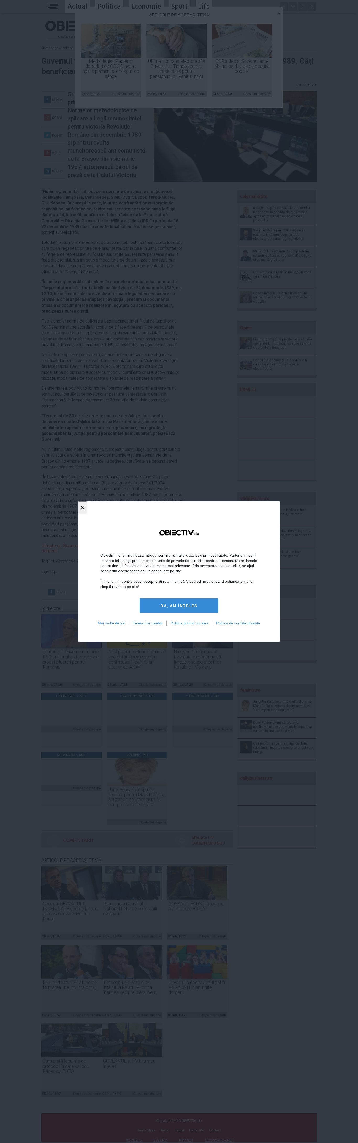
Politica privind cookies (189, 623)
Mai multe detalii (111, 623)
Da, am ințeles (179, 606)
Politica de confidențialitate (238, 623)
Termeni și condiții (147, 623)
